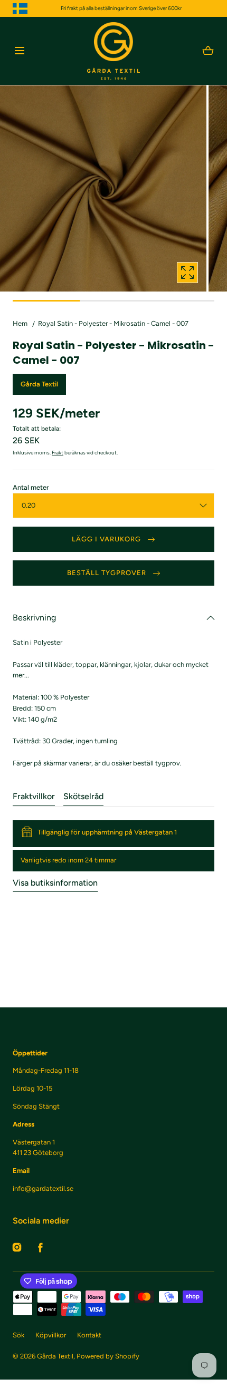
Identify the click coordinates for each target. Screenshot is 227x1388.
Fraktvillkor (34, 796)
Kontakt (89, 1335)
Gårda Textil (55, 1356)
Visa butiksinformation (55, 883)
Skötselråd (83, 796)
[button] (19, 50)
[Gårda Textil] (113, 51)
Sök (18, 1335)
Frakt (57, 452)
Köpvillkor (50, 1335)
